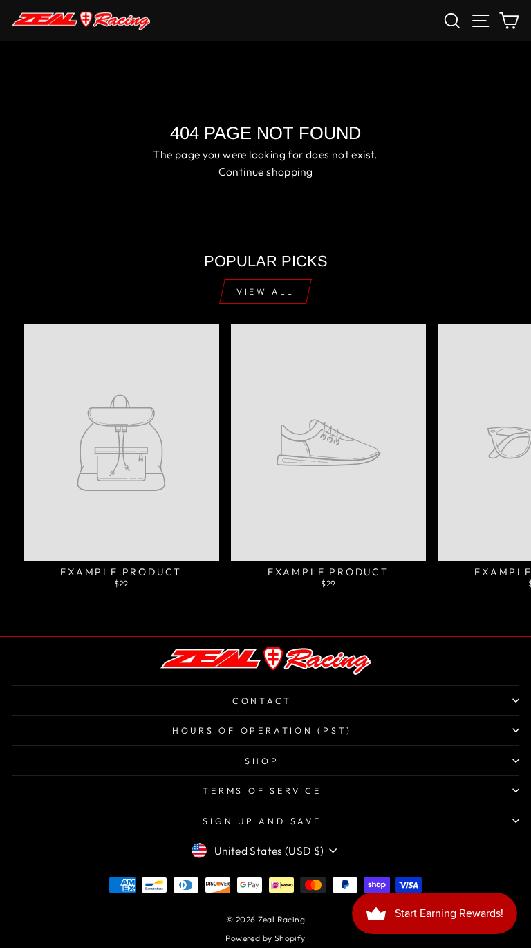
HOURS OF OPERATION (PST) (262, 730)
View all (265, 291)
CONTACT (262, 700)
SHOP (262, 760)
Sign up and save (262, 820)
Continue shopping (265, 171)
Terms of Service (262, 790)
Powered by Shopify (265, 938)
